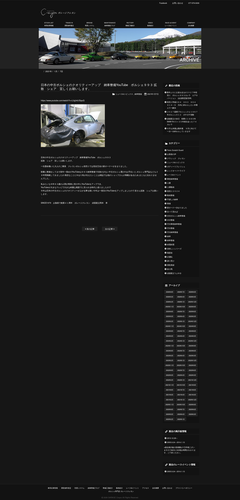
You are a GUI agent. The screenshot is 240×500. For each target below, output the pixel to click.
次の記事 (109, 228)
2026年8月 (169, 292)
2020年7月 (181, 409)
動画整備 (170, 195)
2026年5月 (169, 297)
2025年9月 (192, 306)
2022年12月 (192, 360)
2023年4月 (181, 355)
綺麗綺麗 (170, 244)
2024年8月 (169, 331)
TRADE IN (69, 24)
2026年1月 (181, 302)
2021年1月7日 (153, 94)
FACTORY (130, 24)
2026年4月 (181, 297)
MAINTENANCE (110, 24)
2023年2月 (169, 360)
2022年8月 (169, 370)
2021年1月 (181, 399)
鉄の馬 (169, 269)
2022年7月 (181, 370)
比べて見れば (172, 211)
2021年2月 (169, 399)
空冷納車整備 (172, 232)
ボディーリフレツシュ (176, 166)
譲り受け (170, 261)
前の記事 (90, 228)
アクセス (145, 488)
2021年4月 (181, 394)
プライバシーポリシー (184, 488)
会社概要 (155, 488)
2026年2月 (169, 302)
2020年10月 (181, 404)
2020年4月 (181, 414)
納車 (169, 236)
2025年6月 (192, 311)
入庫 (169, 183)
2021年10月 (181, 385)
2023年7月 (181, 351)
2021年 (48, 71)
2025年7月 (181, 311)
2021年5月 (169, 394)
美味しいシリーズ (174, 248)
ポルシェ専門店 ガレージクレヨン (121, 491)
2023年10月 (181, 346)
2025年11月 (170, 306)
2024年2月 (169, 341)
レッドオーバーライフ (176, 170)
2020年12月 (192, 399)
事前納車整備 (172, 179)
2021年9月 (192, 385)
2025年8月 (169, 311)
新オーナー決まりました (177, 207)
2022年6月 (192, 370)
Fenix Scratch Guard (175, 150)
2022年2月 (169, 380)
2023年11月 (170, 346)
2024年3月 (192, 336)
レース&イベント (174, 174)
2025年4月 (181, 316)
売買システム (79, 488)
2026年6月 (192, 292)
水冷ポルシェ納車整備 (176, 215)
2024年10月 (181, 326)
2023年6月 (192, 351)
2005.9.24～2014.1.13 (176, 442)
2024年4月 (181, 336)
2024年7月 (181, 331)
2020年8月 (169, 409)
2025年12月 (192, 302)
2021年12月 (192, 380)
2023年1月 (181, 360)
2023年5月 (169, 355)
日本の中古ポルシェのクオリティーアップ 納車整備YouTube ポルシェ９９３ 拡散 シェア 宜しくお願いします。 (99, 86)
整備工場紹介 (108, 488)
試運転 (169, 256)
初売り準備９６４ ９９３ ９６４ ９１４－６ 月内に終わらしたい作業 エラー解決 (183, 105)
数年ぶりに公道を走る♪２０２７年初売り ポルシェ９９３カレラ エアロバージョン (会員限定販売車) (182, 95)
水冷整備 (170, 220)
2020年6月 (192, 409)
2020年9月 (192, 404)
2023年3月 (192, 355)
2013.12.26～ (172, 438)
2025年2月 (169, 321)
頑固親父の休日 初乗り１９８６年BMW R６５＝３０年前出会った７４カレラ (182, 121)
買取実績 (170, 265)
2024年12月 (192, 321)
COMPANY (191, 24)
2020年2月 (169, 419)
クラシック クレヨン (176, 158)
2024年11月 (170, 326)
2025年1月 (181, 321)
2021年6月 (192, 390)
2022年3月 (192, 375)
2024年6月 (192, 331)
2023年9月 (192, 346)
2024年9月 (192, 326)
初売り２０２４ (173, 191)
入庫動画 (170, 187)
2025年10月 (181, 306)
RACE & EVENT (171, 24)
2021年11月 (170, 385)
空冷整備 (170, 228)
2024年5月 (169, 336)
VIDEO (150, 24)
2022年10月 (181, 365)
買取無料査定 (66, 488)
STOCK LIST (48, 24)
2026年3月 (192, 297)
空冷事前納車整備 (174, 224)
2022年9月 (192, 365)
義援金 (169, 252)
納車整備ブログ (93, 488)
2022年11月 (170, 365)
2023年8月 (169, 351)
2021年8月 (169, 390)
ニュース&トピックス (124, 94)
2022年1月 (181, 380)
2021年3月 (192, 394)
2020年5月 (169, 414)
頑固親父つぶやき (174, 273)
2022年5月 (169, 375)
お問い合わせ (167, 488)
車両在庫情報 (53, 488)
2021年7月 (181, 390)
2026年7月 (181, 292)
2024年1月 (181, 341)
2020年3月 (192, 414)
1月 (55, 71)
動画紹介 (119, 488)
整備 (169, 203)
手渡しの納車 (172, 199)
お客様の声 (171, 154)
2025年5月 (169, 316)
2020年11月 (170, 404)
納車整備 (138, 94)
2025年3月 (192, 316)
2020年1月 (181, 419)
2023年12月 (192, 341)
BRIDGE (89, 24)
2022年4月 (181, 375)
